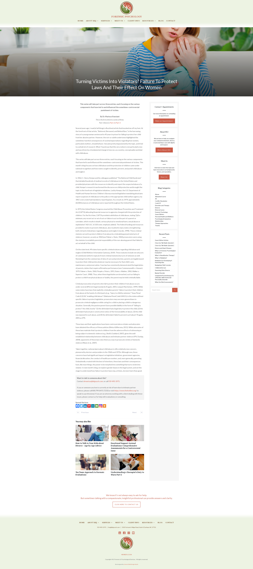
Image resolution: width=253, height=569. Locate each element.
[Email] (96, 406)
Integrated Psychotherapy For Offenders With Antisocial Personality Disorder (164, 277)
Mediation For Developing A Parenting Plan (163, 261)
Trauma (157, 225)
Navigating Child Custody (163, 265)
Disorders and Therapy (162, 205)
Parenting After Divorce (162, 270)
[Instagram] (100, 406)
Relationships (159, 221)
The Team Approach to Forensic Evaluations (92, 466)
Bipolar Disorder (160, 273)
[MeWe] (93, 406)
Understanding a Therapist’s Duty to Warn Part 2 (127, 466)
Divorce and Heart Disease (163, 248)
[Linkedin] (85, 406)
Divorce (157, 208)
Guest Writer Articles (161, 240)
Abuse (157, 194)
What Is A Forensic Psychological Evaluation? (165, 251)
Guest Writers (159, 214)
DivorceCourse (159, 210)
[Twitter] (81, 406)
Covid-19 (158, 203)
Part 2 (112, 123)
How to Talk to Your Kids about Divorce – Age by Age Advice (92, 439)
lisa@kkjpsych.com (114, 527)
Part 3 (118, 123)
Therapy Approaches (161, 223)
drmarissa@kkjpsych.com (93, 381)
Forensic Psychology (161, 212)
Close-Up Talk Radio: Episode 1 (164, 243)
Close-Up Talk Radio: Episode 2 (164, 245)
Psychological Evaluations (163, 219)
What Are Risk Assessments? (164, 282)
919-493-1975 (113, 381)
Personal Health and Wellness (164, 216)
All (156, 199)
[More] (104, 406)
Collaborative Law (160, 268)
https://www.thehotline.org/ (125, 390)
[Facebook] (77, 406)
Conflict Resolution (161, 201)
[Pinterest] (89, 406)
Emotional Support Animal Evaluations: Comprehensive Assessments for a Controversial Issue (127, 439)
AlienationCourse (160, 196)
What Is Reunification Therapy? (165, 255)
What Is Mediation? (161, 258)
